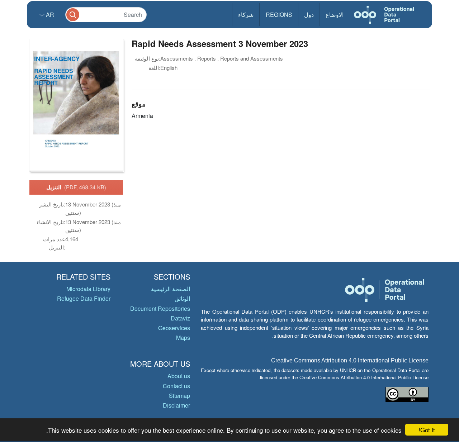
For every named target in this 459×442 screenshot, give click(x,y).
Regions (279, 14)
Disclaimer (176, 405)
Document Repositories (160, 308)
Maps (183, 337)
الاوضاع (335, 14)
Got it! (426, 429)
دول (309, 14)
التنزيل (76, 187)
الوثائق (182, 298)
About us (178, 376)
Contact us (176, 386)
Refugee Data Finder (83, 298)
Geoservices (174, 328)
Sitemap (179, 395)
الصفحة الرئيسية (170, 289)
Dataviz (180, 318)
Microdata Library (88, 289)
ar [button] (49, 14)
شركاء (246, 14)
